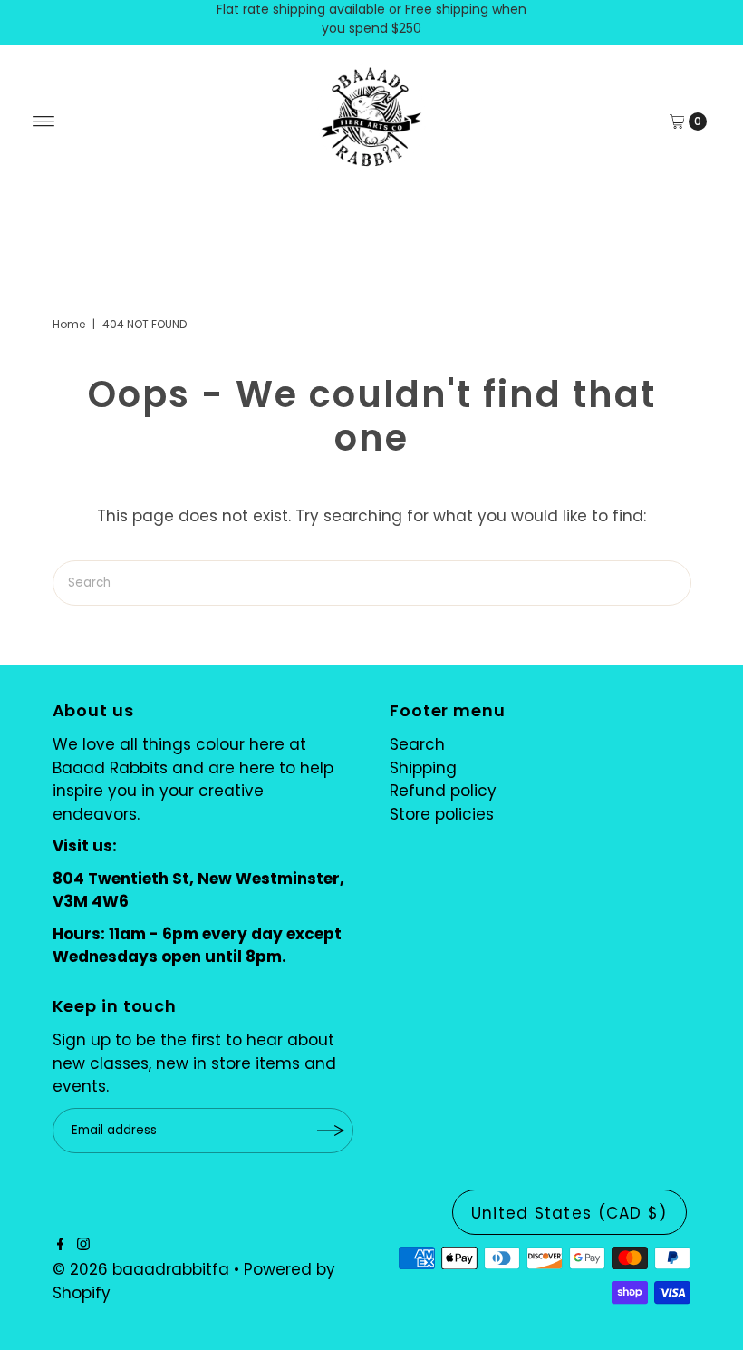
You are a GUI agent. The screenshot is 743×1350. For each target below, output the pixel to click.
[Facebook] (60, 1244)
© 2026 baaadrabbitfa (141, 1269)
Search (417, 744)
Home (69, 324)
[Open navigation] (44, 121)
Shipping (423, 768)
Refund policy (443, 790)
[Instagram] (83, 1244)
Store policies (442, 814)
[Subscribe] (330, 1130)
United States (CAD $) (569, 1213)
